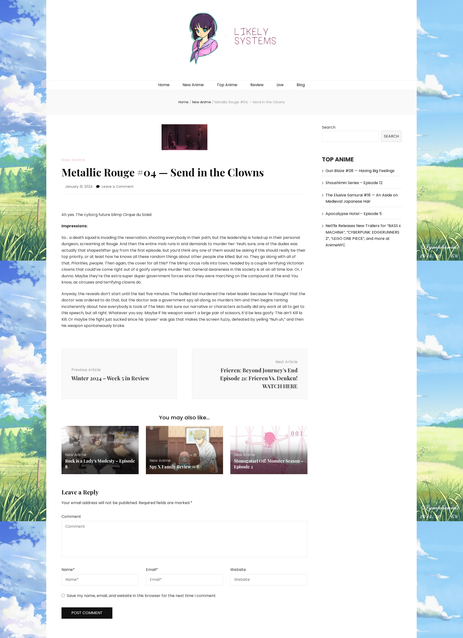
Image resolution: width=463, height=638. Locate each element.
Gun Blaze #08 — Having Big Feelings (360, 170)
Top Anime (227, 85)
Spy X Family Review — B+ (176, 467)
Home (164, 85)
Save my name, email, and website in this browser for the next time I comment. (141, 595)
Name (68, 569)
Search (328, 127)
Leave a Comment (118, 186)
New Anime (193, 85)
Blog (301, 85)
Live (280, 85)
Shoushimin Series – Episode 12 (354, 183)
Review (257, 85)
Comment (71, 516)
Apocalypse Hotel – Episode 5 (354, 213)
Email (152, 569)
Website (238, 569)
